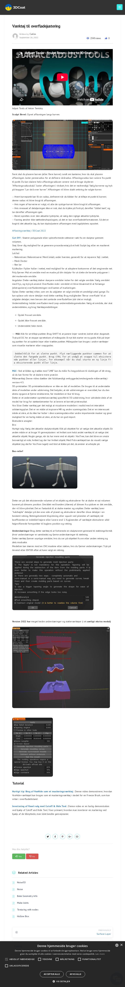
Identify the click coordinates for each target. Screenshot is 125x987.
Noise (20, 889)
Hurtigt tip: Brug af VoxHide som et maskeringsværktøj (42, 791)
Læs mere (100, 954)
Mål (14, 370)
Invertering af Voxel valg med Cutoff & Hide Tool (39, 806)
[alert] (62, 964)
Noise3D (21, 882)
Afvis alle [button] (75, 974)
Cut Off (16, 237)
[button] (62, 981)
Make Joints (23, 902)
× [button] (121, 945)
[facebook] (55, 836)
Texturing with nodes (27, 909)
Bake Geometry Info (27, 896)
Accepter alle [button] (52, 974)
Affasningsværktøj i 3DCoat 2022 (29, 230)
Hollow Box (23, 916)
